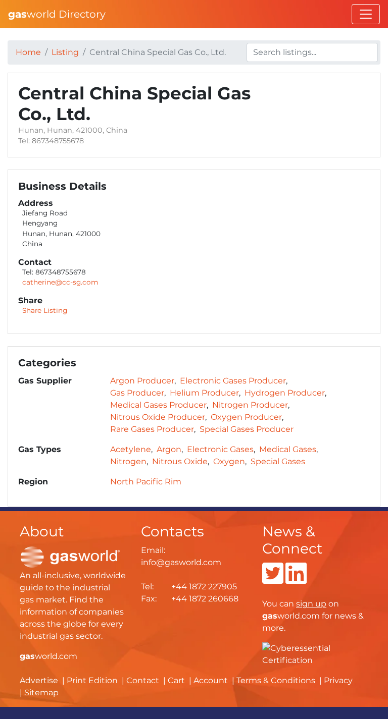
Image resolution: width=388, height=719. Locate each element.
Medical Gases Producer (158, 405)
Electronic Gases (220, 449)
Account (210, 680)
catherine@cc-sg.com (60, 282)
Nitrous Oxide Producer (157, 417)
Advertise (39, 680)
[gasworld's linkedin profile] (296, 579)
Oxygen (229, 461)
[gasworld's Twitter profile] (272, 579)
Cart (176, 680)
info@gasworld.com (181, 562)
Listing (65, 52)
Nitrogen (128, 461)
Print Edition (92, 680)
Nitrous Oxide (180, 461)
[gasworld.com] (70, 556)
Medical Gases (287, 449)
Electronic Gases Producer (233, 380)
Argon (169, 449)
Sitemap (41, 692)
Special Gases (278, 461)
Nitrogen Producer (250, 405)
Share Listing (44, 310)
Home (28, 52)
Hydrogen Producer (285, 393)
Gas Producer (137, 393)
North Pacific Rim (145, 481)
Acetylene (130, 449)
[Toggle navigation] (366, 14)
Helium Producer (204, 393)
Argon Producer (142, 380)
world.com (48, 656)
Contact (142, 680)
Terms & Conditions (275, 680)
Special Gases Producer (247, 429)
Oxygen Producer (246, 417)
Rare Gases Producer (152, 429)
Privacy (338, 680)
